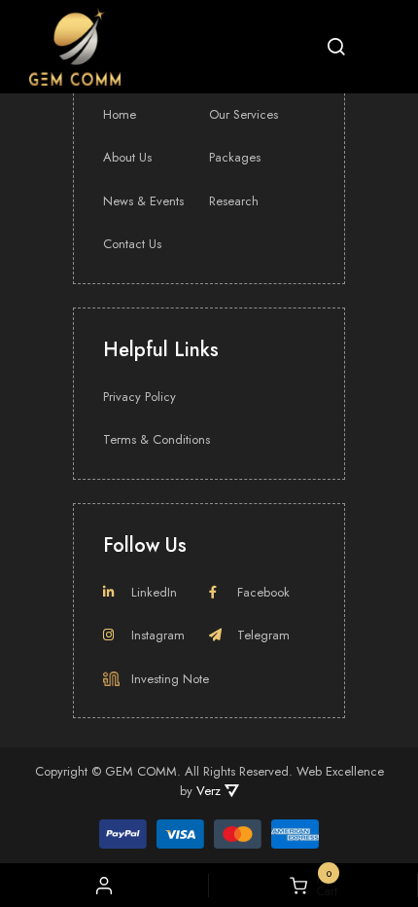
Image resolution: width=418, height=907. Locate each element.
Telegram (263, 635)
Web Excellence (340, 771)
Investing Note (170, 679)
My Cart (322, 885)
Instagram (158, 635)
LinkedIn (154, 592)
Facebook (263, 592)
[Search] (336, 46)
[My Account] (104, 885)
